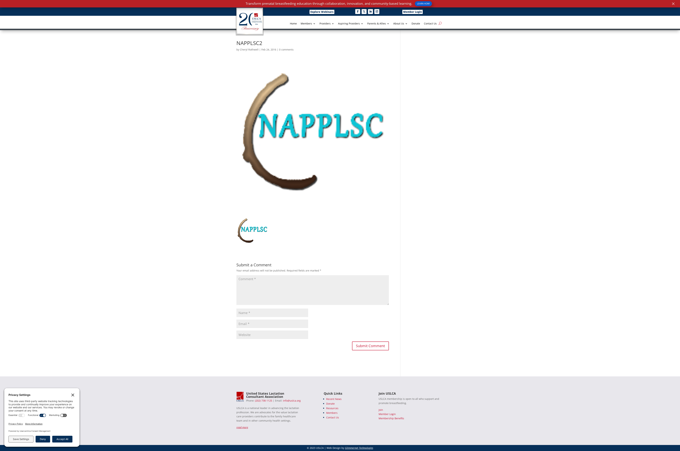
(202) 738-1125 (263, 400)
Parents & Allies (376, 23)
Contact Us (430, 23)
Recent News (334, 399)
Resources (332, 408)
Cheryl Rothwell (249, 49)
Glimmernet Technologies (359, 448)
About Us (398, 23)
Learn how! (423, 3)
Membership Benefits (391, 418)
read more (242, 427)
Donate (416, 23)
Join (381, 409)
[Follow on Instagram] (376, 11)
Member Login (412, 11)
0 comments (286, 49)
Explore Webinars (321, 11)
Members (306, 23)
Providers (325, 23)
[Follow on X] (364, 11)
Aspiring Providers (349, 23)
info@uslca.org (292, 400)
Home (293, 23)
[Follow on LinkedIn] (370, 11)
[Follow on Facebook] (357, 11)
